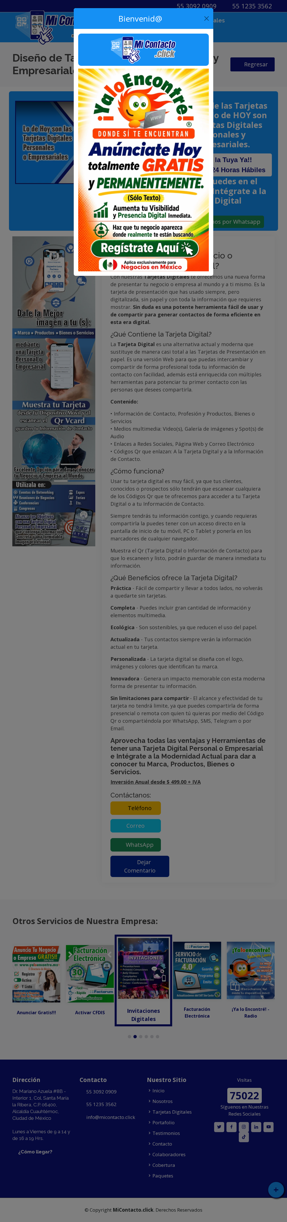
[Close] (206, 18)
